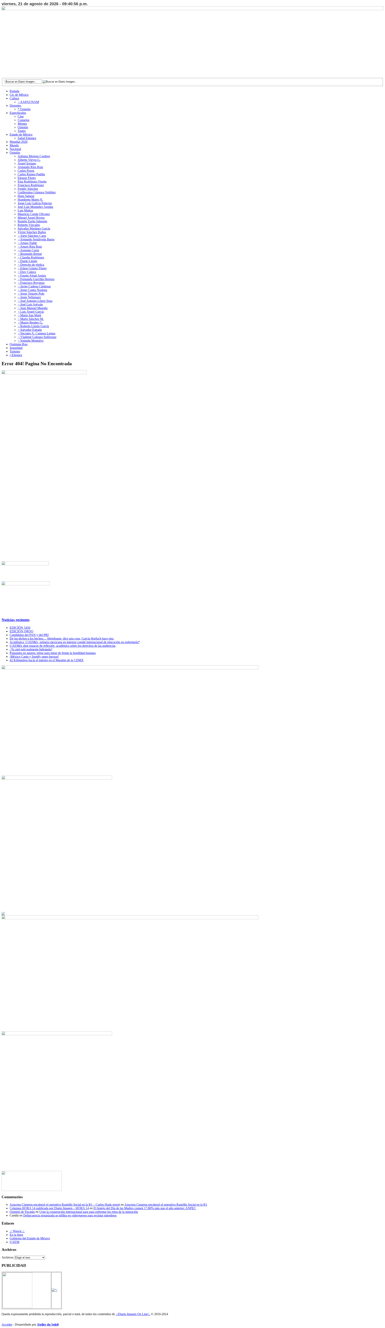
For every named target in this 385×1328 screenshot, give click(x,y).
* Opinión (24, 109)
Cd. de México (19, 94)
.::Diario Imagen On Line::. (133, 1314)
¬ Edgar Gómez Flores (32, 268)
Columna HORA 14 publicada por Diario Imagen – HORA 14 (49, 1208)
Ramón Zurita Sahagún (32, 221)
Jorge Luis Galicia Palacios (35, 203)
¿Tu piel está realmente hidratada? (31, 649)
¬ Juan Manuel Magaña (33, 308)
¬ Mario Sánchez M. (31, 319)
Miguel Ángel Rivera (31, 217)
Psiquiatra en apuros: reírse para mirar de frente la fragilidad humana (53, 653)
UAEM (14, 1242)
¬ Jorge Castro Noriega (32, 290)
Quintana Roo (18, 344)
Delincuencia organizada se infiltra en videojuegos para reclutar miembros (70, 1215)
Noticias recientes (15, 620)
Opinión (23, 127)
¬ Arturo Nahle (27, 243)
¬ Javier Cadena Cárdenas (34, 286)
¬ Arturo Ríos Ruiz (30, 246)
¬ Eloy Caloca (27, 272)
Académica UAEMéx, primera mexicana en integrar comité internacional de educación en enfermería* (75, 642)
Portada (14, 91)
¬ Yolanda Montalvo (31, 340)
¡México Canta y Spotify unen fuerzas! (34, 656)
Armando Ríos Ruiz (30, 167)
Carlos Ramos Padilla (31, 174)
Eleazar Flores (27, 178)
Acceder (7, 1324)
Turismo (15, 351)
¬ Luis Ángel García (31, 311)
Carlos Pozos (26, 170)
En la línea (16, 1234)
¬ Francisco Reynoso (31, 282)
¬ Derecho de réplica (31, 264)
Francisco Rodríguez (31, 185)
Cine (21, 116)
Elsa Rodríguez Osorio (32, 181)
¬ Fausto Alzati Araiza (32, 275)
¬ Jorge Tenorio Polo (31, 293)
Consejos (23, 120)
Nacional (15, 149)
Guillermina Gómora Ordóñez (37, 192)
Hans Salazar (26, 196)
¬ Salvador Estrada (30, 329)
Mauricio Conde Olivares (34, 214)
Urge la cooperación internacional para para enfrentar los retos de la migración (88, 1211)
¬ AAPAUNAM (28, 102)
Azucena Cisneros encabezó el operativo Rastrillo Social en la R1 (165, 1204)
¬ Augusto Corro (28, 250)
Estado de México (21, 134)
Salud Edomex (27, 138)
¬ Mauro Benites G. (30, 322)
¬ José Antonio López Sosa (35, 301)
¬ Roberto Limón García (33, 326)
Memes (22, 123)
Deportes (15, 105)
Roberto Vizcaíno (29, 225)
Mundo (14, 145)
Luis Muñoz (25, 210)
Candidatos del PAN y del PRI (29, 635)
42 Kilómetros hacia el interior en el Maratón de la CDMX (47, 660)
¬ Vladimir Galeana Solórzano (37, 337)
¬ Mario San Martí (29, 315)
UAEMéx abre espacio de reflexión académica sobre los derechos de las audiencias (63, 645)
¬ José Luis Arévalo (30, 304)
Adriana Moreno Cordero (34, 156)
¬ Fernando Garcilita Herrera (36, 279)
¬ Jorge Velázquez (29, 297)
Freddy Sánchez (28, 188)
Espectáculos (18, 113)
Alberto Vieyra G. (29, 160)
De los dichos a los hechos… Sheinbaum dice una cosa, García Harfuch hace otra (62, 638)
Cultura (14, 98)
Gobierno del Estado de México (30, 1238)
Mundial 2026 (18, 141)
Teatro (22, 131)
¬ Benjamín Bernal (30, 254)
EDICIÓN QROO (21, 631)
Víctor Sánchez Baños (32, 232)
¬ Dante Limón (27, 261)
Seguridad (16, 348)
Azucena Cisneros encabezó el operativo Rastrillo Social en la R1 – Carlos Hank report (65, 1204)
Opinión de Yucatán (22, 1211)
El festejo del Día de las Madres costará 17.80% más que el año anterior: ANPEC (144, 1208)
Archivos (7, 1257)
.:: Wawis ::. (17, 1231)
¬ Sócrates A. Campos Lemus (36, 333)
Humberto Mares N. (30, 199)
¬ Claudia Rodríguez (31, 257)
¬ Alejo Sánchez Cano (32, 235)
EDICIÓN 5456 (20, 627)
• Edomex (16, 355)
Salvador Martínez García (34, 228)
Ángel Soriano (27, 163)
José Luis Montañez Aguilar (35, 207)
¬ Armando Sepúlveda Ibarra (36, 239)
